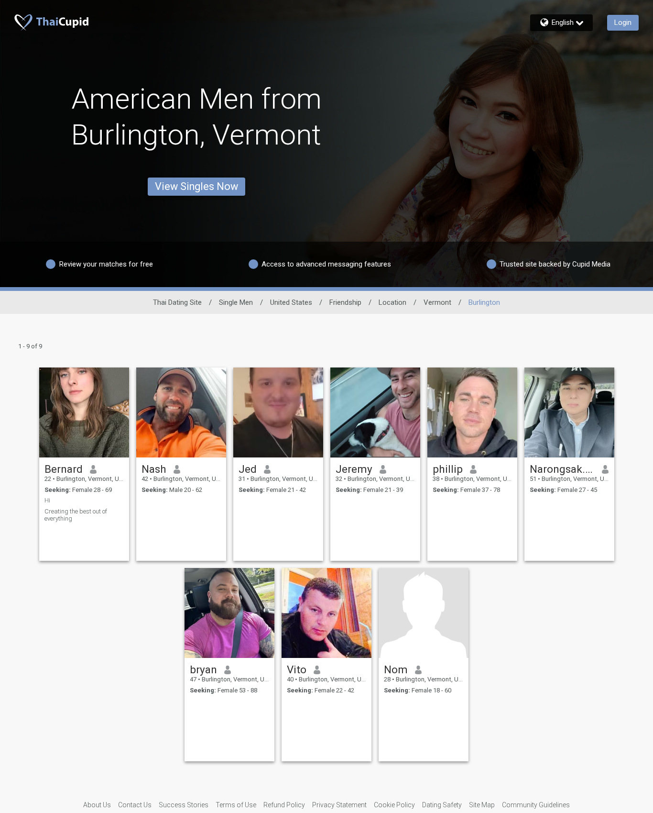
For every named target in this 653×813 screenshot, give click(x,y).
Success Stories (183, 805)
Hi (47, 500)
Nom (396, 669)
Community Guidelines (536, 805)
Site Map (482, 805)
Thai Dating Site (177, 302)
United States (291, 302)
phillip (448, 469)
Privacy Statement (339, 805)
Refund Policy (284, 805)
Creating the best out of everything (75, 515)
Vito (296, 669)
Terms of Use (236, 805)
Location (392, 302)
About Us (97, 805)
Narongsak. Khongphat (562, 469)
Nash (153, 469)
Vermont (437, 302)
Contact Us (135, 805)
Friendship (345, 302)
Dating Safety (442, 805)
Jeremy (354, 469)
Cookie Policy (394, 805)
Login (622, 22)
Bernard (63, 469)
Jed (248, 469)
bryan (203, 669)
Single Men (236, 302)
